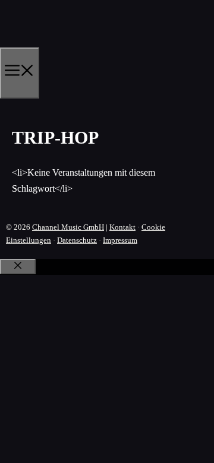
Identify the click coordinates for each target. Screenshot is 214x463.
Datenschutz (77, 240)
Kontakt (122, 227)
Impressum (120, 240)
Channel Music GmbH (68, 227)
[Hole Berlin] (57, 43)
